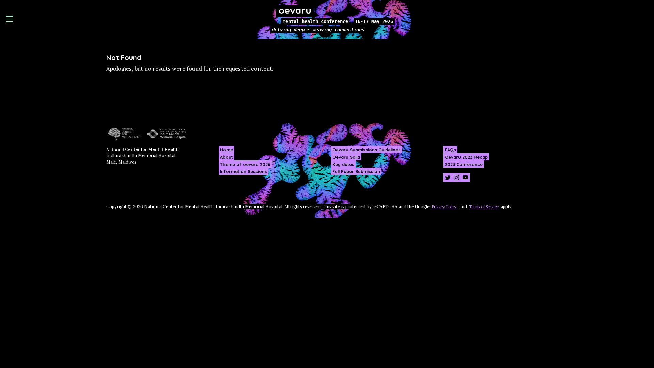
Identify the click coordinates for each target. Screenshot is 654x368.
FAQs (450, 149)
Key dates (343, 164)
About (226, 156)
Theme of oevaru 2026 (245, 164)
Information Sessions (243, 171)
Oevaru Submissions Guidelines (366, 149)
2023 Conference (464, 164)
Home (226, 149)
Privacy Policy (444, 206)
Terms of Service (484, 206)
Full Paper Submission (356, 171)
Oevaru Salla (346, 156)
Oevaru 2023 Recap (466, 156)
